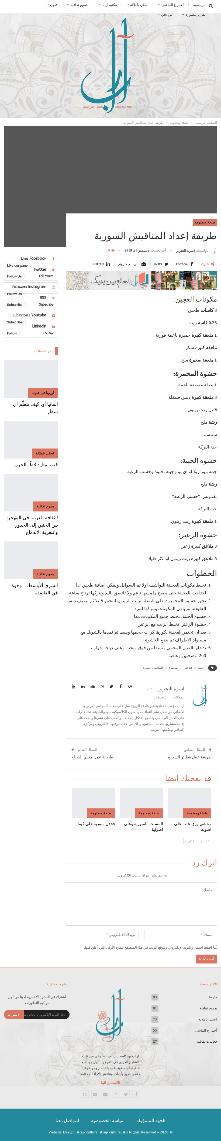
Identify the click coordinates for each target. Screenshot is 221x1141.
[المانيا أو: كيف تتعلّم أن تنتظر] (31, 379)
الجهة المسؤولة (150, 1120)
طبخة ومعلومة (205, 222)
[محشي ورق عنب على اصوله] (189, 803)
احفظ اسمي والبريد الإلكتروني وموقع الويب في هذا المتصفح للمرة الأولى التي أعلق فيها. (148, 947)
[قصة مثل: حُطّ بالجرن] (31, 440)
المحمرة (173, 667)
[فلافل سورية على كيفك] (93, 803)
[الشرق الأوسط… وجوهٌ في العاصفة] (31, 560)
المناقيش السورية (153, 667)
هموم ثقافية (79, 5)
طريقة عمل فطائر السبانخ (190, 757)
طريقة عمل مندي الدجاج (92, 757)
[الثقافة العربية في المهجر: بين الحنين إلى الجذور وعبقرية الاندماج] (31, 493)
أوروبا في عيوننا (43, 393)
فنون (53, 5)
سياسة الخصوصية (108, 1120)
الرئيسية (199, 5)
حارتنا (213, 997)
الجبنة (201, 667)
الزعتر (188, 667)
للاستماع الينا (110, 1083)
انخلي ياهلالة (139, 5)
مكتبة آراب (109, 5)
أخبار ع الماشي (173, 5)
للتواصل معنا (67, 1120)
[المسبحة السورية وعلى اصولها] (141, 803)
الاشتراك (14, 1014)
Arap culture (87, 1132)
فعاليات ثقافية (207, 1041)
